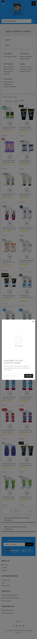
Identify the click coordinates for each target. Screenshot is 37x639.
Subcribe (29, 376)
